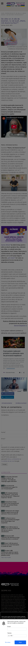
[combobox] (10, 635)
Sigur (20, 642)
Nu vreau (7, 642)
